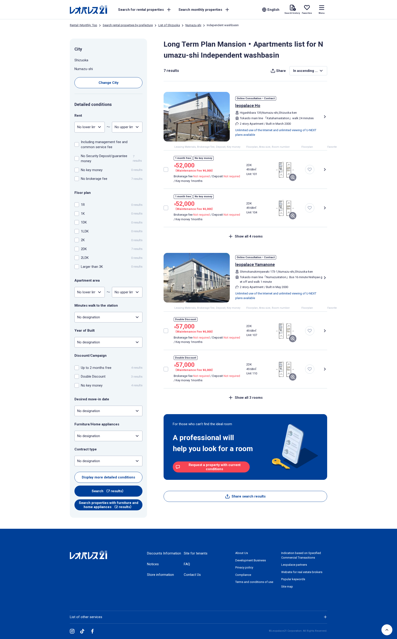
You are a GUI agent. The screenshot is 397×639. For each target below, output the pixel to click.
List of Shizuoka (169, 25)
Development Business (250, 560)
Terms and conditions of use (254, 582)
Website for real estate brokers (301, 572)
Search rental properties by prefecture (128, 25)
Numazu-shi (193, 25)
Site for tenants (195, 553)
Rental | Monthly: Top (83, 25)
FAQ (187, 564)
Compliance (243, 575)
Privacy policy (244, 567)
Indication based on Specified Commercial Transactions (301, 555)
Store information (160, 575)
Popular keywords (293, 579)
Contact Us (192, 575)
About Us (241, 553)
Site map (287, 586)
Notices (153, 564)
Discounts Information (164, 553)
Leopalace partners (294, 564)
